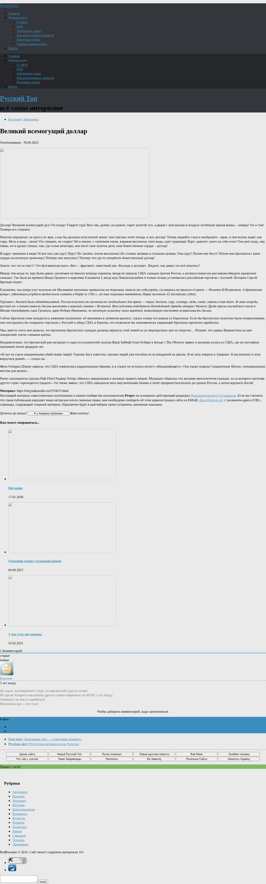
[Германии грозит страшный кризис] (62, 552)
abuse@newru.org (211, 400)
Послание (15, 487)
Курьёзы (18, 822)
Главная (14, 13)
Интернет (19, 800)
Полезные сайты (28, 39)
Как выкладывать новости (35, 35)
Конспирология (23, 809)
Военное (18, 796)
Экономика (31, 119)
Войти (12, 48)
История (14, 119)
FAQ (20, 26)
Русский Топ (9, 5)
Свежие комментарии (32, 44)
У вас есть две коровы (25, 634)
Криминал (19, 813)
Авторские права (29, 30)
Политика (19, 827)
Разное (17, 831)
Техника (18, 840)
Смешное (19, 835)
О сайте (22, 22)
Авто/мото (19, 792)
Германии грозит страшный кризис (35, 560)
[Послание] (62, 479)
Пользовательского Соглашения (213, 395)
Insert (42, 881)
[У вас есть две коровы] (62, 625)
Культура (18, 818)
